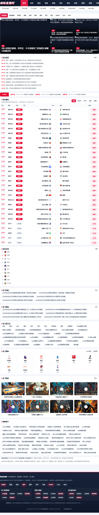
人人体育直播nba (22, 341)
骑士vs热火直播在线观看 (59, 434)
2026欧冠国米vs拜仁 (53, 449)
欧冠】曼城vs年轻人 (23, 449)
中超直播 (61, 8)
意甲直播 (34, 8)
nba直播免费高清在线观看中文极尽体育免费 (14, 337)
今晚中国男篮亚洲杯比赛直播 (52, 430)
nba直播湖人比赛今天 (37, 341)
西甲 (30, 15)
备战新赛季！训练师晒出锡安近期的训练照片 (16, 79)
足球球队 (4, 497)
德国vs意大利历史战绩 (90, 452)
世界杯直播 (5, 8)
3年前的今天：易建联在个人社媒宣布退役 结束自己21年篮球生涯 (21, 66)
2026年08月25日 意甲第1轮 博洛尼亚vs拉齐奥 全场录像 (50, 300)
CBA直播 (81, 8)
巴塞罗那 (70, 326)
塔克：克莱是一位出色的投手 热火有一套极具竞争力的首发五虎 (21, 60)
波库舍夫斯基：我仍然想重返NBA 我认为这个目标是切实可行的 (21, 85)
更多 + (96, 57)
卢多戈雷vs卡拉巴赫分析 (19, 427)
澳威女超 (10, 133)
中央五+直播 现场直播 (67, 330)
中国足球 (53, 326)
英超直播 (15, 8)
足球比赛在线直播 (20, 330)
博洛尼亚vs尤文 (46, 434)
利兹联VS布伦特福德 (48, 94)
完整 (96, 249)
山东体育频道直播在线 (35, 330)
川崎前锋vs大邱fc (7, 430)
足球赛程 (95, 351)
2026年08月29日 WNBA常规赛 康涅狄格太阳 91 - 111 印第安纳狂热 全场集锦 (65, 309)
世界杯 (19, 15)
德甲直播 (43, 8)
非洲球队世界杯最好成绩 (73, 441)
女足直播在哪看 (82, 430)
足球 (31, 3)
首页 (24, 3)
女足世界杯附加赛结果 (29, 438)
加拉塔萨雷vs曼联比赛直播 (57, 441)
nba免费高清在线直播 (63, 344)
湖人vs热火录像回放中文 (9, 449)
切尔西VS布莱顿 (74, 94)
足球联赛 (19, 493)
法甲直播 (52, 8)
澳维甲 (10, 162)
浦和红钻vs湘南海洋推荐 (21, 430)
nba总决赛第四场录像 (88, 341)
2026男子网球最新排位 (67, 449)
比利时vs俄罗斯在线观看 (9, 445)
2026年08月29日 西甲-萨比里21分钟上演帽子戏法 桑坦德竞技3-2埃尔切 (22, 317)
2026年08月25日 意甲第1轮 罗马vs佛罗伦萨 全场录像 (51, 296)
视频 (90, 3)
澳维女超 (10, 109)
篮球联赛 (27, 493)
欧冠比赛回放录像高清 (27, 441)
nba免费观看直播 (62, 337)
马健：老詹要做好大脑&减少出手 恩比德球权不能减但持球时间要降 (22, 72)
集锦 (53, 3)
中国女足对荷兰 (34, 452)
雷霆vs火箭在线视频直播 (9, 434)
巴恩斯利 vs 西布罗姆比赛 (54, 427)
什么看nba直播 (92, 337)
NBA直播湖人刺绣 (81, 326)
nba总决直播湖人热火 (8, 333)
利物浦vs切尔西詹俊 (41, 441)
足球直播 (3, 15)
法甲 (46, 15)
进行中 (79, 101)
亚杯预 (10, 195)
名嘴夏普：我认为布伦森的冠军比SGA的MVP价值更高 (18, 82)
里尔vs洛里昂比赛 (34, 434)
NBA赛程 (88, 351)
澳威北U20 (11, 200)
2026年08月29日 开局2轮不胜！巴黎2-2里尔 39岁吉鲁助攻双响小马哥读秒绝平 (65, 317)
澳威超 (10, 138)
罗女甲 (10, 223)
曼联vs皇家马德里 (46, 452)
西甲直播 (24, 8)
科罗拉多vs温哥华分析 (75, 434)
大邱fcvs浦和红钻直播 (69, 430)
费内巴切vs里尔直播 (23, 445)
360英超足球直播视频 (77, 337)
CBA (63, 15)
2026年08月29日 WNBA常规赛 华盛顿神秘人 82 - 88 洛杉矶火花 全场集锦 (22, 309)
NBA (69, 15)
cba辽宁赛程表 (6, 427)
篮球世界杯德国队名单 (57, 438)
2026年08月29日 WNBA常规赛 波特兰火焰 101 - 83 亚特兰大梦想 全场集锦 (23, 313)
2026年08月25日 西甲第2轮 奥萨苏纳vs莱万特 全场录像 (18, 300)
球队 (61, 3)
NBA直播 (91, 8)
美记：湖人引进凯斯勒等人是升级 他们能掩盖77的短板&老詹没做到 (22, 63)
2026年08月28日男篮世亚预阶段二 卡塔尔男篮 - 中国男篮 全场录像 (57, 293)
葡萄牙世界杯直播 (36, 445)
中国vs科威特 (83, 445)
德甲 (41, 15)
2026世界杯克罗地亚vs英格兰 (85, 449)
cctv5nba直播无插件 (43, 333)
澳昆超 (10, 204)
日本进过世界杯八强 (8, 452)
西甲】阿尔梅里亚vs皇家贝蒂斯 (11, 441)
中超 (51, 15)
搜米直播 (76, 344)
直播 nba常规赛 (7, 330)
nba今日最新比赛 (8, 341)
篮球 (39, 3)
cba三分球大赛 (60, 445)
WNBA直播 (71, 8)
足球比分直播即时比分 (51, 330)
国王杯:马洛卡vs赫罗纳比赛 (73, 438)
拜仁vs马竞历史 (87, 441)
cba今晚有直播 (86, 427)
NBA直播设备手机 (82, 330)
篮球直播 (11, 15)
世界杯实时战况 (22, 434)
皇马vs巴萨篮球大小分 (75, 452)
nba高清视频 (6, 344)
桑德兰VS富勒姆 (22, 94)
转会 (45, 326)
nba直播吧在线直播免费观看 (21, 344)
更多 (96, 290)
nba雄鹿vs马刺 (49, 344)
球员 (68, 3)
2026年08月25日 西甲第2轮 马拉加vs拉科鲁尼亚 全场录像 (18, 296)
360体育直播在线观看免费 (72, 333)
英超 (25, 15)
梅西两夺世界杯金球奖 (21, 452)
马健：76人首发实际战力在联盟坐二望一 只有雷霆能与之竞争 (20, 69)
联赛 (83, 3)
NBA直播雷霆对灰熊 (48, 337)
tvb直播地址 (57, 333)
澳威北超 (10, 190)
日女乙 (10, 238)
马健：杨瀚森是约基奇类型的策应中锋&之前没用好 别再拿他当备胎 (22, 76)
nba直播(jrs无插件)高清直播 (26, 333)
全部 (74, 101)
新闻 (75, 3)
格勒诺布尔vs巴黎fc (43, 438)
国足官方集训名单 (72, 445)
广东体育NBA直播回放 (72, 341)
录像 (46, 3)
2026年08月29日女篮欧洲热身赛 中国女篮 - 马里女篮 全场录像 (19, 293)
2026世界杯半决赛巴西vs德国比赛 (12, 438)
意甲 (35, 15)
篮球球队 (12, 497)
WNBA (58, 15)
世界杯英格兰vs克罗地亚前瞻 (36, 427)
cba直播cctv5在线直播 (38, 449)
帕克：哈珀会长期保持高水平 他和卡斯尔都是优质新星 (18, 88)
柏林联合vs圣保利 (49, 445)
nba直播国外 (36, 344)
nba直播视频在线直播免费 (54, 341)
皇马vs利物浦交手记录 (90, 438)
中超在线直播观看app (36, 430)
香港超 (10, 233)
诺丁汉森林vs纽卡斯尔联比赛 (71, 427)
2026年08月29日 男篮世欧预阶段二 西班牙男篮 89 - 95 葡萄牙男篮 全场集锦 (66, 313)
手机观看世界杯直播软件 (60, 452)
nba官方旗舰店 (34, 337)
